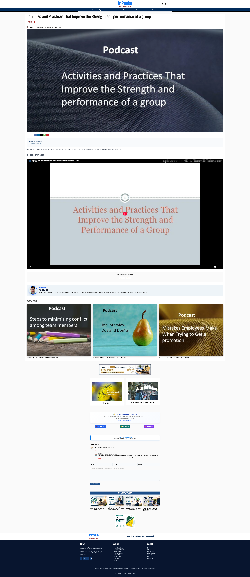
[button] (167, 4)
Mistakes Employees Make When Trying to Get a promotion (174, 357)
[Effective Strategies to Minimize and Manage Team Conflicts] (59, 330)
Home (28, 25)
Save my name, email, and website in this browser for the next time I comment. (108, 468)
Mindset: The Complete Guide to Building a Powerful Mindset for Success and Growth (133, 508)
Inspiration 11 (106, 403)
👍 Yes (121, 278)
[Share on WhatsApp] (248, 291)
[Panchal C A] (28, 27)
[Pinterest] (47, 135)
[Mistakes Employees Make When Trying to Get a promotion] (191, 330)
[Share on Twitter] (248, 288)
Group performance (36, 143)
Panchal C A (32, 27)
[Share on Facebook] (248, 282)
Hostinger (130, 574)
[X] (41, 135)
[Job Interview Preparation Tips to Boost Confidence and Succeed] (125, 330)
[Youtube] (91, 558)
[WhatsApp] (44, 135)
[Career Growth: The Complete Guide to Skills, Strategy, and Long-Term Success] (98, 501)
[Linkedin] (38, 135)
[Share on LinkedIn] (248, 285)
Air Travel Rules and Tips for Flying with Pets (143, 402)
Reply (96, 450)
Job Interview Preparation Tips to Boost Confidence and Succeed (109, 357)
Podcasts (30, 22)
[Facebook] (35, 135)
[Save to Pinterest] (248, 294)
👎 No (128, 278)
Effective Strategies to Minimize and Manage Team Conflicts (42, 357)
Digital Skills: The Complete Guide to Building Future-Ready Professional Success (116, 508)
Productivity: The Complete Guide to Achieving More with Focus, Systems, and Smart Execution (151, 508)
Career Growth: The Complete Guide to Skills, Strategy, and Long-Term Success (98, 508)
